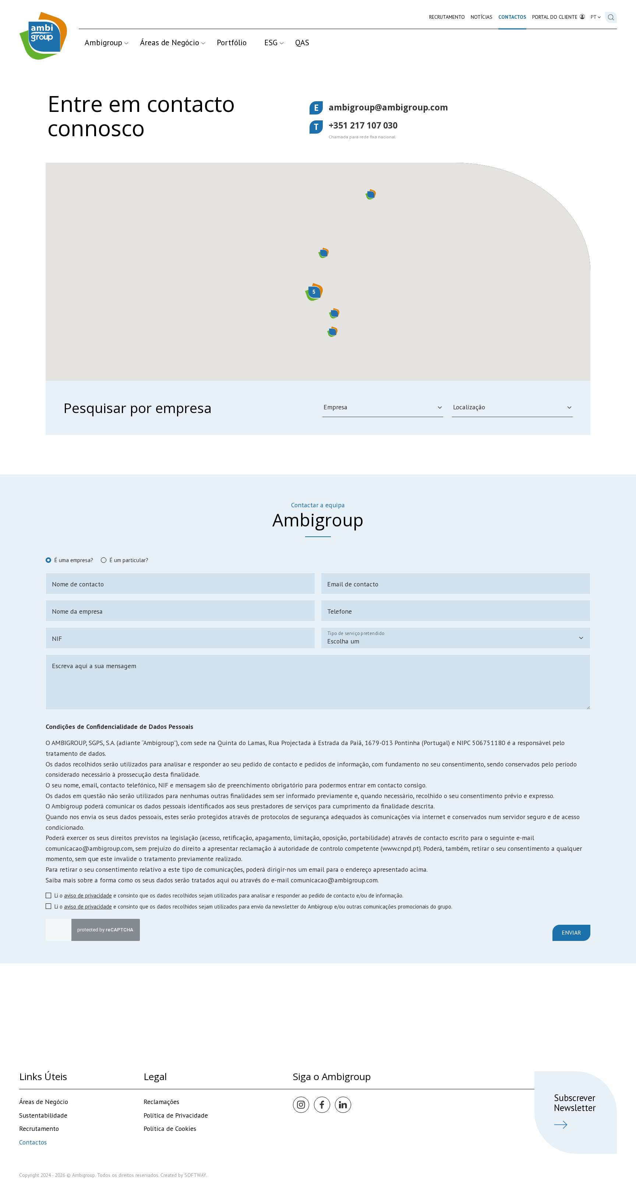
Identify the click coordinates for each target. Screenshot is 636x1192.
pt (594, 17)
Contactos (512, 17)
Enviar (571, 932)
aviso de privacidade (88, 895)
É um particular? (128, 560)
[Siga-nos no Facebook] (322, 1105)
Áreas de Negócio (169, 42)
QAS (302, 42)
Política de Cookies (170, 1128)
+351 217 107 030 (363, 125)
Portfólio (232, 42)
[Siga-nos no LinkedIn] (343, 1105)
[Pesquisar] (611, 17)
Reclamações (161, 1101)
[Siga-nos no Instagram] (301, 1105)
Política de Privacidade (176, 1115)
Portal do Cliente (555, 17)
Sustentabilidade (43, 1115)
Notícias (481, 17)
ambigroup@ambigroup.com (388, 107)
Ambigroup (103, 42)
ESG (271, 42)
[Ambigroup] (43, 36)
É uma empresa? (73, 560)
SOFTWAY (195, 1175)
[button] (323, 253)
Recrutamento (447, 17)
